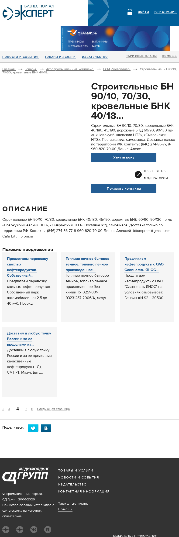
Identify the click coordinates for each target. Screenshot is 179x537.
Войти (143, 12)
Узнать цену (123, 157)
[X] (34, 428)
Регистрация (165, 12)
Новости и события (20, 57)
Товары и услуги (60, 57)
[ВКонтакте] (47, 428)
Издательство (95, 57)
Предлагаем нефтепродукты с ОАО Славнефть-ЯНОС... (144, 264)
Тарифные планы (141, 56)
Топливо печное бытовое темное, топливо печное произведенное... (87, 264)
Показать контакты (124, 188)
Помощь (169, 56)
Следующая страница (53, 409)
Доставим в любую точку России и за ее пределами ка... (29, 339)
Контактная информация (84, 491)
